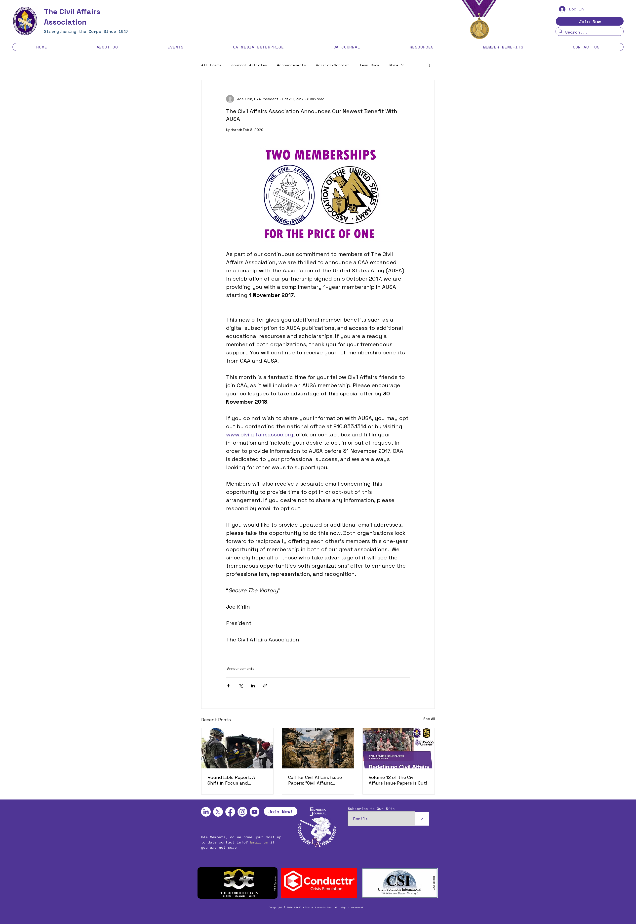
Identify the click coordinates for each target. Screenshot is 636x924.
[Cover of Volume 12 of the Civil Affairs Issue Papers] (399, 748)
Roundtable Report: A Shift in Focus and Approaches (231, 780)
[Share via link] (265, 685)
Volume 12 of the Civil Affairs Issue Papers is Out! (398, 780)
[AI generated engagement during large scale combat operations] (318, 748)
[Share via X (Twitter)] (240, 685)
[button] (107, 47)
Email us (259, 842)
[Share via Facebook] (228, 685)
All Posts (211, 65)
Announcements (291, 65)
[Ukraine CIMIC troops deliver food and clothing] (237, 748)
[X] (218, 812)
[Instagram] (242, 812)
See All (429, 718)
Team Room (369, 65)
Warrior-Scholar (333, 65)
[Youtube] (254, 812)
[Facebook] (230, 812)
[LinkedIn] (206, 812)
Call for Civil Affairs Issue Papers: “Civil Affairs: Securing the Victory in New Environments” (315, 780)
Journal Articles (249, 65)
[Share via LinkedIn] (252, 685)
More (394, 65)
